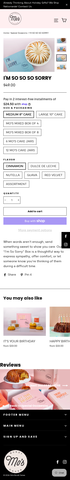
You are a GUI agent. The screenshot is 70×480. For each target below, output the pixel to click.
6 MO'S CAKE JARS (20, 141)
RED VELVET (54, 175)
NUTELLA (13, 175)
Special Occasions (19, 33)
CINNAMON (14, 166)
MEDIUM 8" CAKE (18, 114)
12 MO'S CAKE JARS (20, 150)
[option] (29, 55)
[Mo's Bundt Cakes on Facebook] (57, 461)
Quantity (11, 193)
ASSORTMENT (16, 184)
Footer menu (16, 415)
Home (6, 33)
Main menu (13, 426)
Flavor (9, 159)
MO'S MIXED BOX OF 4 (22, 123)
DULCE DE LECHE (43, 166)
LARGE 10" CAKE (51, 114)
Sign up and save (20, 437)
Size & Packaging (17, 108)
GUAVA (32, 175)
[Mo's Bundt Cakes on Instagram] (65, 461)
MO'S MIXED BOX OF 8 (22, 132)
